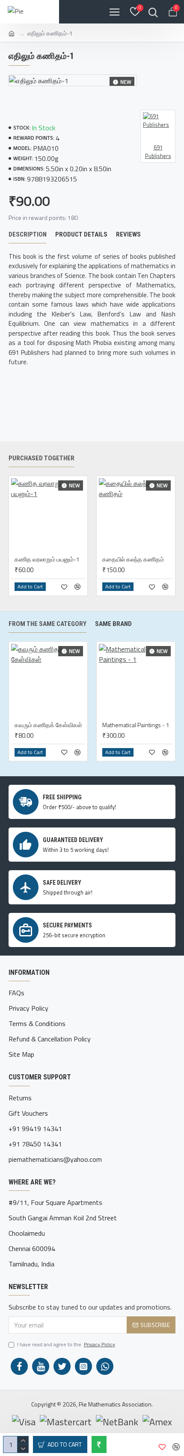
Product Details (81, 234)
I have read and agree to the (66, 1344)
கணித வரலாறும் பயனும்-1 (47, 559)
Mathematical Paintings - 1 (135, 725)
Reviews (128, 234)
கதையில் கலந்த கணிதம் (133, 559)
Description (28, 234)
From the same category (47, 624)
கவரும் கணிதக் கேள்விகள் (48, 725)
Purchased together (41, 458)
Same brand (113, 624)
